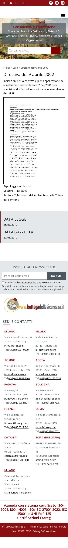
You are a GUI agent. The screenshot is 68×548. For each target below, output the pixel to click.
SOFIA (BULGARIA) (48, 437)
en (10, 3)
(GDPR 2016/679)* (52, 282)
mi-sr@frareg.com (46, 349)
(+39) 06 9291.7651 (49, 431)
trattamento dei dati (30, 282)
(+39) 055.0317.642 (18, 427)
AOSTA (40, 360)
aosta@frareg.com (46, 374)
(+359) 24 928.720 (48, 464)
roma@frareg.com (46, 427)
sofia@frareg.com (46, 460)
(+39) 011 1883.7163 (19, 378)
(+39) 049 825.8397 (18, 402)
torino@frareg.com (15, 374)
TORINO (9, 360)
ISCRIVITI (56, 275)
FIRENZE (9, 409)
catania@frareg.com (16, 455)
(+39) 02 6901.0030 (18, 349)
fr (16, 3)
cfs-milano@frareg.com (17, 492)
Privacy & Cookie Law (44, 531)
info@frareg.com (14, 345)
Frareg (6, 67)
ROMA (40, 409)
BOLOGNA (42, 384)
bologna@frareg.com (48, 398)
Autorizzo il (11, 282)
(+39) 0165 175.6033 (50, 378)
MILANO (9, 331)
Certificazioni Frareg (34, 517)
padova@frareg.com (16, 398)
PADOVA (10, 384)
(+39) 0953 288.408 (18, 460)
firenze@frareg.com (15, 423)
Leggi (15, 67)
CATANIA (10, 437)
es (23, 3)
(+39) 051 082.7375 (49, 402)
